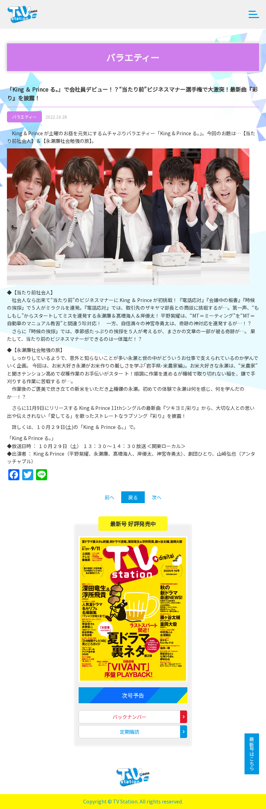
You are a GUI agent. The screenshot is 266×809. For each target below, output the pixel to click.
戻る (133, 497)
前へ (109, 497)
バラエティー (24, 117)
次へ (156, 497)
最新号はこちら (251, 754)
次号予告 (133, 695)
